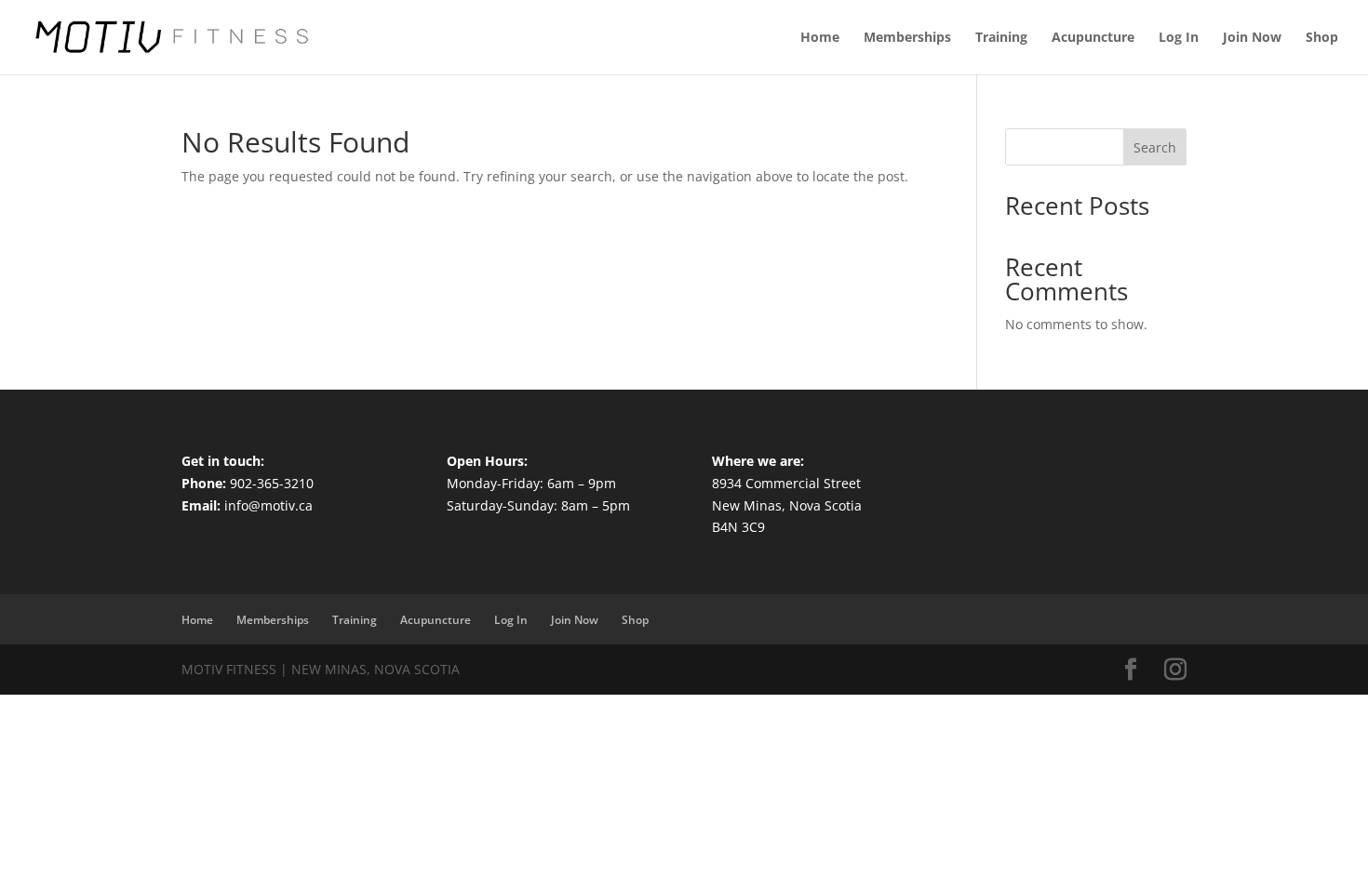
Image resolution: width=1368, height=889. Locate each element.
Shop (1322, 38)
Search (1154, 147)
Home (819, 38)
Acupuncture (1093, 38)
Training (1001, 38)
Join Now (1252, 38)
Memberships (907, 38)
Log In (1179, 38)
